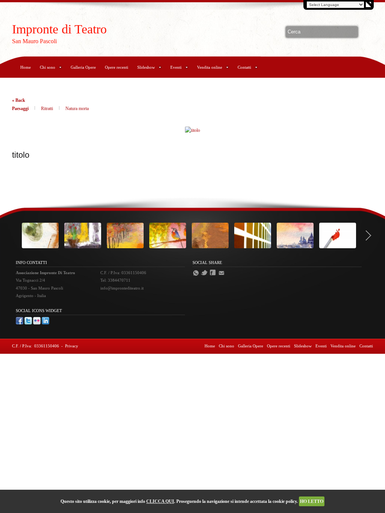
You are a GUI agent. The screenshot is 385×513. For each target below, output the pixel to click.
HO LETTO (311, 501)
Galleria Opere (83, 67)
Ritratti (47, 108)
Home (25, 67)
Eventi (176, 67)
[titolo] (192, 130)
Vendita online (209, 67)
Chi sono (47, 67)
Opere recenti (116, 67)
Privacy (71, 346)
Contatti (244, 67)
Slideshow (146, 67)
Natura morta (77, 108)
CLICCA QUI (160, 501)
